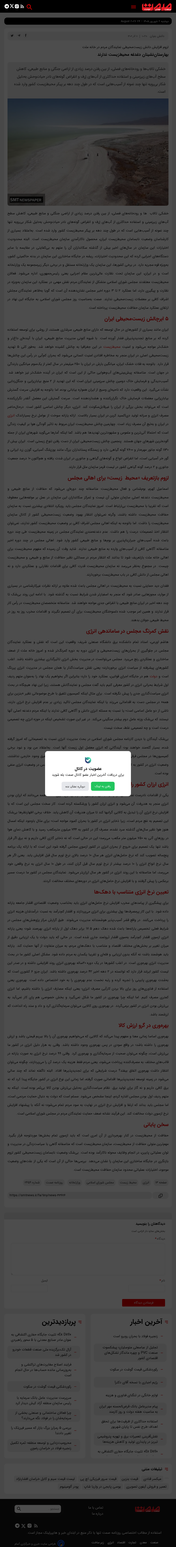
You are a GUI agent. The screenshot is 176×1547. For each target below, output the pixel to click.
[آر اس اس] (22, 7)
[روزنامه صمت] (156, 7)
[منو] (133, 7)
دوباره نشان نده (75, 786)
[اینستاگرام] (17, 7)
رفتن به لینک (103, 786)
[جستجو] (29, 7)
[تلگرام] (6, 7)
